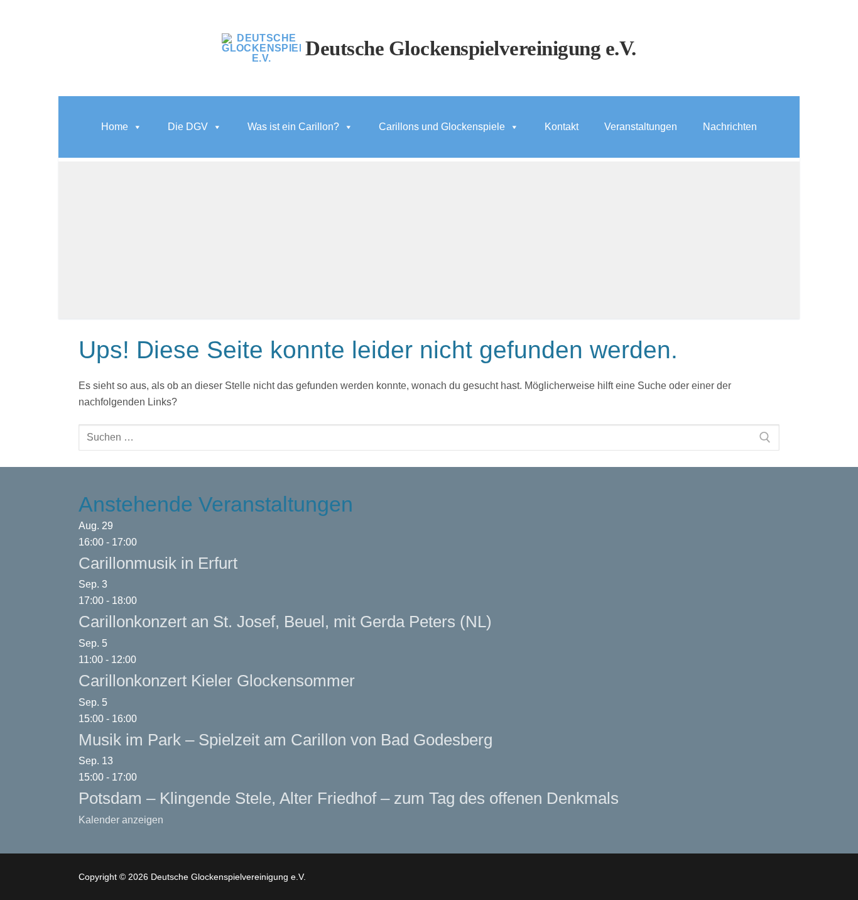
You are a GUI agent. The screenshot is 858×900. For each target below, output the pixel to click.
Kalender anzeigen (121, 820)
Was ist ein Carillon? (293, 126)
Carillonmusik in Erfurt (158, 563)
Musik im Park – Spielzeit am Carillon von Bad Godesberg (285, 740)
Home (114, 126)
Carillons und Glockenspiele (442, 126)
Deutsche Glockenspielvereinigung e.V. (470, 48)
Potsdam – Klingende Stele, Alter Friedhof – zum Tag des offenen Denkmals (349, 798)
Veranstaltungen (640, 126)
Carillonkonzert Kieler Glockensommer (217, 680)
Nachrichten (730, 126)
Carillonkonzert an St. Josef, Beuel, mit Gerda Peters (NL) (285, 621)
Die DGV (188, 126)
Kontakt (561, 126)
